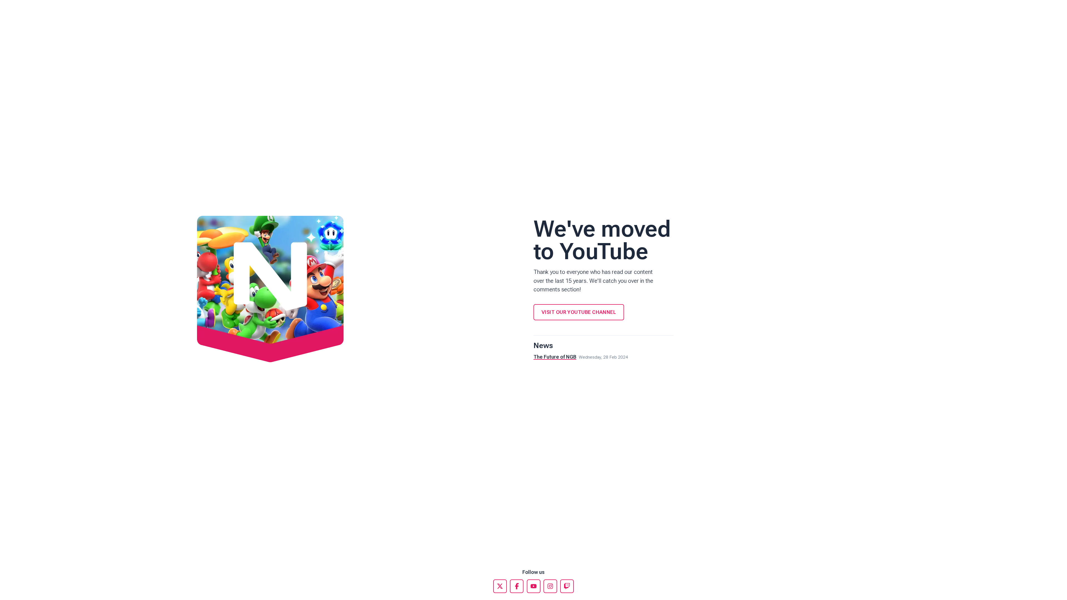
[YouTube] (533, 586)
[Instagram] (550, 586)
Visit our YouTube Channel (579, 312)
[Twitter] (500, 586)
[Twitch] (567, 586)
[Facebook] (516, 586)
